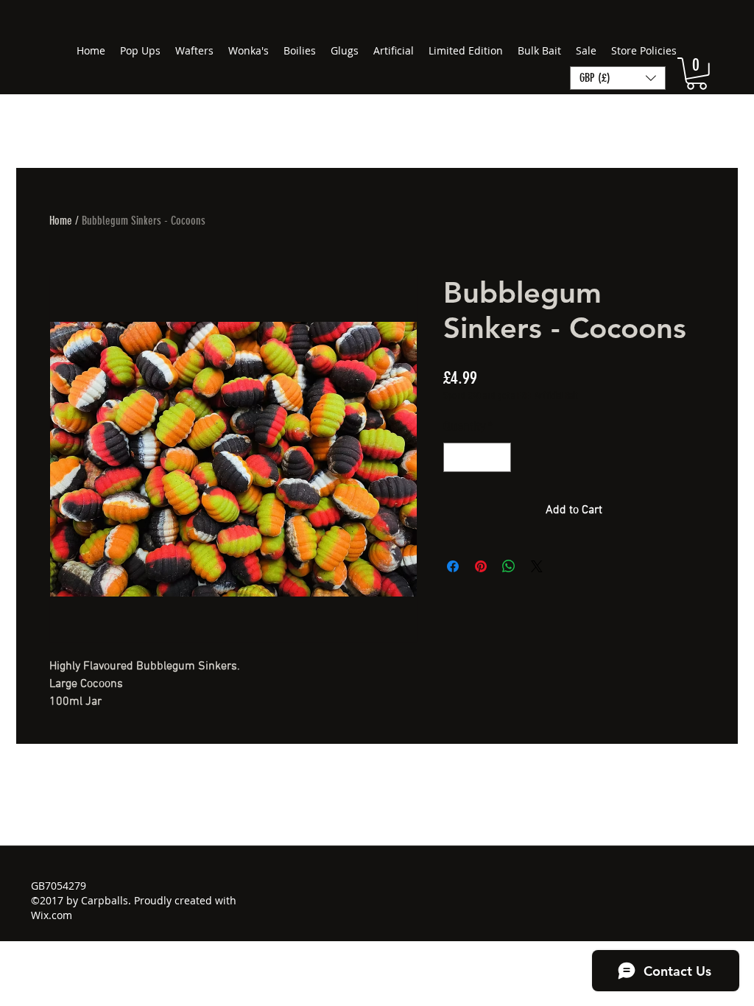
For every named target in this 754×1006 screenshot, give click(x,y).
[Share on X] (537, 566)
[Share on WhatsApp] (509, 566)
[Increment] (498, 457)
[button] (696, 73)
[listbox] (618, 78)
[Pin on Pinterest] (481, 566)
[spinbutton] (477, 457)
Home (60, 221)
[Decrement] (455, 457)
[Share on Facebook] (453, 566)
